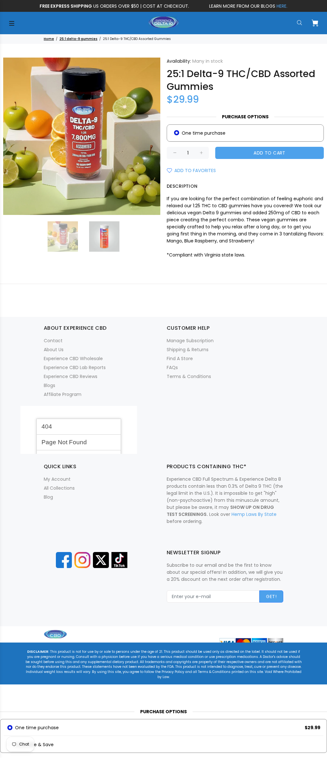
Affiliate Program (62, 394)
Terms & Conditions (189, 376)
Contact (53, 340)
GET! (271, 596)
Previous (12, 136)
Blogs (49, 385)
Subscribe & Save (34, 744)
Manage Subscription (190, 340)
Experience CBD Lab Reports (75, 367)
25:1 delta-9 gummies (78, 38)
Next (151, 136)
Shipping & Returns (188, 349)
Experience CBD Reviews (70, 376)
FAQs (172, 367)
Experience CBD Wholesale (73, 358)
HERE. (282, 6)
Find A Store (180, 358)
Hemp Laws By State (254, 514)
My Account (57, 479)
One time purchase (203, 133)
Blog (48, 497)
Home (49, 38)
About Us (54, 349)
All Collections (59, 488)
